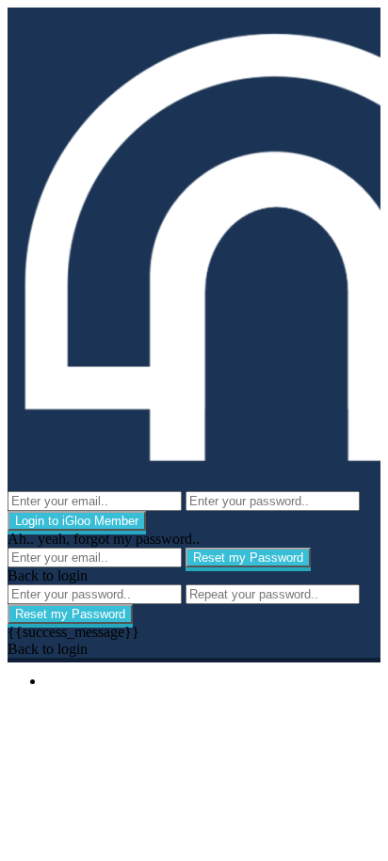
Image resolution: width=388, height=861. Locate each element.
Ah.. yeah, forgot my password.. (104, 539)
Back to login (48, 575)
